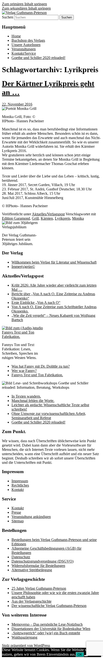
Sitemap (17, 521)
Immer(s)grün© (23, 267)
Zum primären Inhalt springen (24, 4)
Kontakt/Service (23, 53)
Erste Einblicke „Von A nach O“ (35, 302)
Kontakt (17, 490)
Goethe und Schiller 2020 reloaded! (38, 58)
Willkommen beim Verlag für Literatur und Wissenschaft (54, 262)
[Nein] (86, 655)
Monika (78, 218)
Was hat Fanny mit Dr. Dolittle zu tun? (40, 366)
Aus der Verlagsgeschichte (31, 601)
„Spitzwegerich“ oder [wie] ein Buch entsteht (45, 633)
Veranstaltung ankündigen (31, 517)
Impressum (19, 481)
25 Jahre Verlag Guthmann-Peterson (38, 588)
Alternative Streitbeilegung (31, 570)
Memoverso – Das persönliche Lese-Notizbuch (47, 624)
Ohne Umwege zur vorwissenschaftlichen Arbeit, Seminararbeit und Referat (48, 416)
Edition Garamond (16, 218)
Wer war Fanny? (24, 371)
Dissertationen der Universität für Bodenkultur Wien (50, 629)
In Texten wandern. (26, 396)
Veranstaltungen (23, 49)
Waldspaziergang (24, 637)
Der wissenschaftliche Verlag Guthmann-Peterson (48, 606)
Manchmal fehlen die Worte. (32, 401)
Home (16, 36)
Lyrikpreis (62, 218)
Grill (35, 218)
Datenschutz (20, 557)
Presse (16, 512)
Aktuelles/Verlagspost (48, 214)
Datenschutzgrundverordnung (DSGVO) (42, 561)
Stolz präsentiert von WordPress (26, 645)
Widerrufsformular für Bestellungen (38, 566)
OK (80, 654)
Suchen (7, 17)
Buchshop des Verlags (28, 40)
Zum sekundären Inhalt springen (26, 8)
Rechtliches (20, 485)
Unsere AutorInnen (25, 45)
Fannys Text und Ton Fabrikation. (37, 375)
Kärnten (47, 218)
